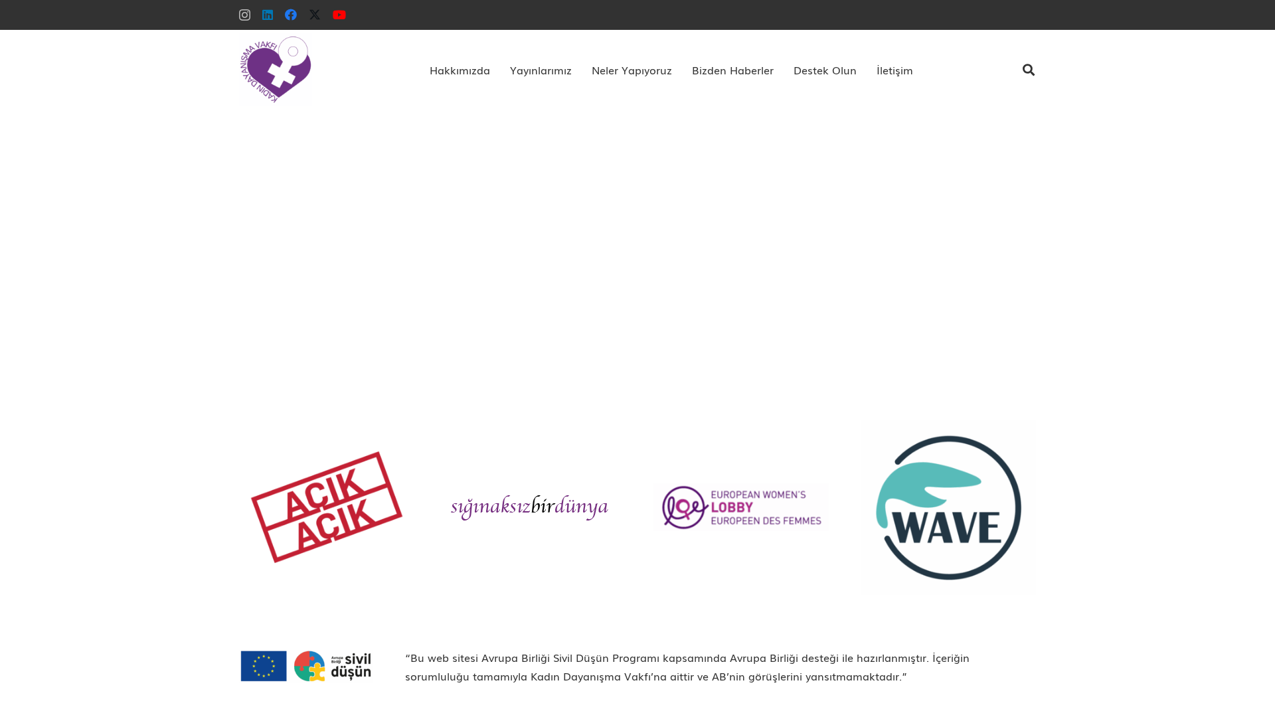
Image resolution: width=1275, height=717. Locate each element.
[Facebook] (291, 15)
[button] (496, 70)
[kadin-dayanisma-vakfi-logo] (275, 69)
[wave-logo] (948, 507)
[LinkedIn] (267, 15)
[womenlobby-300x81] (741, 506)
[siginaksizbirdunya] (534, 507)
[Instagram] (244, 15)
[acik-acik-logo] (326, 507)
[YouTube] (339, 15)
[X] (315, 15)
